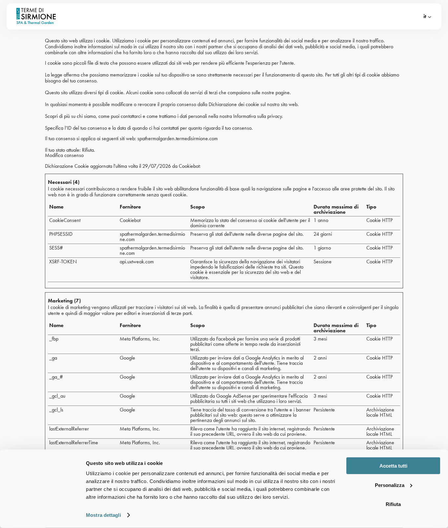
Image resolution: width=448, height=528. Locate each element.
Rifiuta (393, 504)
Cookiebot (189, 166)
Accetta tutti (393, 466)
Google (127, 357)
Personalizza (389, 485)
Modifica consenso (64, 155)
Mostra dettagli (103, 515)
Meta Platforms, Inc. (140, 338)
